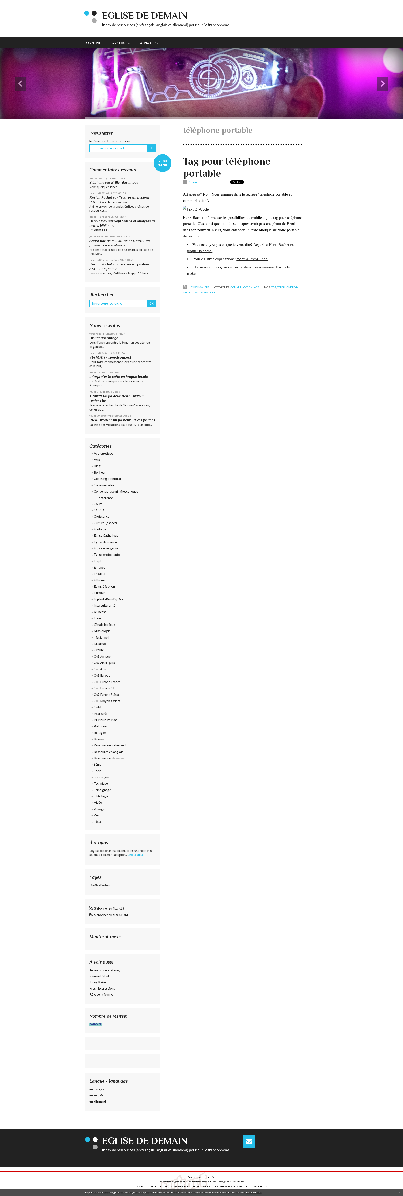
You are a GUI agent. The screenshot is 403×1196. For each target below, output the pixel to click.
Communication (104, 485)
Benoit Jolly (98, 221)
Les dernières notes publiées (202, 1181)
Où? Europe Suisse (107, 694)
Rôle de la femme (101, 994)
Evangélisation (104, 586)
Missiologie (102, 631)
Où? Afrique (102, 656)
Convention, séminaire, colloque (116, 491)
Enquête (99, 573)
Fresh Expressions (102, 988)
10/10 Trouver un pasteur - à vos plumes (122, 420)
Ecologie (100, 529)
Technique (101, 783)
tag (273, 287)
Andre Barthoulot (103, 241)
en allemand (97, 1101)
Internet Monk (99, 976)
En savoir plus (253, 1192)
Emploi (98, 561)
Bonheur (100, 472)
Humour (99, 593)
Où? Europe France (107, 682)
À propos (149, 43)
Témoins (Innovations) (104, 970)
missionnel (101, 637)
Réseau (99, 739)
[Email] (249, 1141)
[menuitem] (95, 42)
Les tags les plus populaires (231, 1181)
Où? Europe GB (104, 688)
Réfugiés (100, 733)
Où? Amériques (104, 663)
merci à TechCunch (252, 259)
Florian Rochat (100, 198)
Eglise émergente (106, 548)
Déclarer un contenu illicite (148, 1186)
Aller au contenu (13, 4)
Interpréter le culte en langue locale (118, 376)
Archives (121, 43)
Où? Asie (100, 669)
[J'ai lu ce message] (398, 1192)
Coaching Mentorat (107, 479)
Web (97, 815)
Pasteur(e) (101, 713)
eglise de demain (144, 15)
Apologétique (103, 453)
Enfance (99, 567)
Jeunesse (100, 612)
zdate (98, 821)
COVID (99, 510)
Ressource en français (109, 758)
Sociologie (101, 777)
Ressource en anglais (108, 752)
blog (265, 1186)
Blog (97, 466)
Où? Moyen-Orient (107, 701)
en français (97, 1089)
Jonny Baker (97, 982)
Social (98, 771)
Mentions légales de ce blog (176, 1186)
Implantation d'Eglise (108, 599)
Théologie (101, 796)
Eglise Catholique (106, 535)
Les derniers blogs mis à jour (172, 1181)
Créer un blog (194, 1177)
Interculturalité (104, 605)
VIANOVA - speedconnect (110, 357)
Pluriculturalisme (106, 720)
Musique (100, 643)
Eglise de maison (105, 542)
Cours (98, 504)
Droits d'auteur (100, 885)
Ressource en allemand (110, 745)
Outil (97, 707)
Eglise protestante (107, 554)
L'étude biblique (104, 624)
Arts (97, 459)
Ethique (99, 580)
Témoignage (102, 790)
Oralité (99, 650)
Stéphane (96, 182)
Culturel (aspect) (105, 523)
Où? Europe (102, 675)
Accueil (93, 43)
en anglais (96, 1095)
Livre (97, 618)
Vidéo (98, 802)
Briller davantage (124, 182)
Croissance (101, 516)
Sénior (98, 764)
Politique (100, 726)
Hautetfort (210, 1177)
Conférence (105, 498)
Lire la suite (135, 855)
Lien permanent (198, 287)
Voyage (99, 809)
